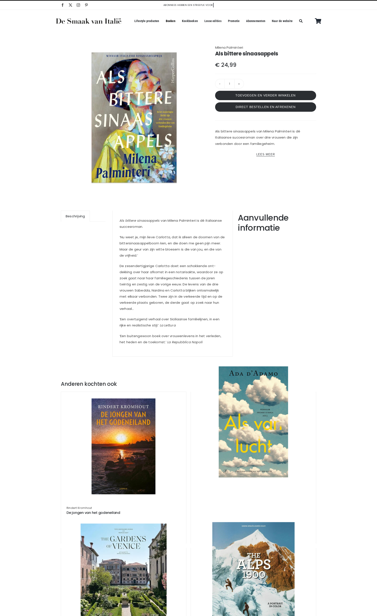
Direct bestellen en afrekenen (266, 107)
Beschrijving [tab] (75, 216)
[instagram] (78, 5)
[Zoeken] (301, 21)
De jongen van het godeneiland (93, 512)
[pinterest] (86, 5)
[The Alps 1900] (253, 578)
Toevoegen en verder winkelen (265, 95)
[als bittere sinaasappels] (134, 118)
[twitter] (70, 5)
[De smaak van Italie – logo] (88, 20)
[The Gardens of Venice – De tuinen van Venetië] (123, 578)
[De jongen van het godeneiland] (123, 446)
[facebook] (62, 5)
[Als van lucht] (253, 422)
